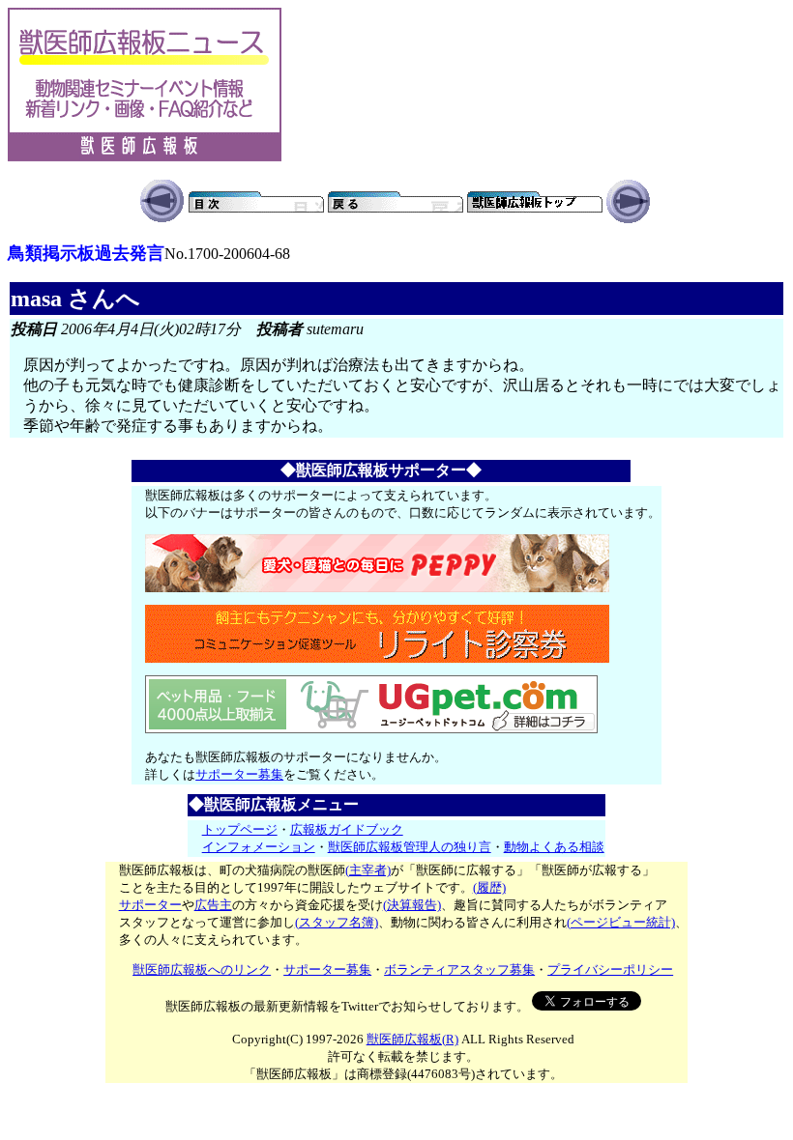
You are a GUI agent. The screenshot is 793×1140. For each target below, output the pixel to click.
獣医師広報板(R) (412, 1039)
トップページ (240, 829)
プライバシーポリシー (610, 969)
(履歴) (489, 887)
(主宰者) (368, 870)
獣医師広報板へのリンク (201, 969)
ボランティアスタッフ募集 (459, 969)
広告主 (213, 905)
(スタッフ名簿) (336, 922)
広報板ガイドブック (346, 829)
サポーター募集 (239, 774)
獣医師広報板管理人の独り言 (409, 847)
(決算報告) (412, 905)
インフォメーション (258, 847)
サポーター (150, 905)
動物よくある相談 (554, 847)
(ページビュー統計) (621, 922)
